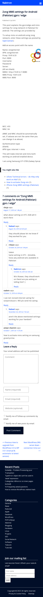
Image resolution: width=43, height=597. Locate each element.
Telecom (8, 545)
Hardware (8, 528)
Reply (6, 222)
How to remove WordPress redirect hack (20, 489)
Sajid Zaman (7, 41)
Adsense (8, 523)
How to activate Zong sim (17, 182)
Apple (7, 512)
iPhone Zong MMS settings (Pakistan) (22, 185)
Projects (8, 534)
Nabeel (12, 226)
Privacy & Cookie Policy (17, 594)
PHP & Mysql (9, 520)
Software (8, 542)
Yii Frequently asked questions (16, 487)
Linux (7, 531)
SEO (6, 537)
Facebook (8, 514)
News (7, 506)
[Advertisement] (21, 102)
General (8, 503)
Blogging (8, 525)
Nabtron (7, 2)
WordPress (9, 517)
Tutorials (8, 548)
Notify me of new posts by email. (20, 423)
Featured (8, 509)
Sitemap (31, 594)
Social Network (10, 539)
